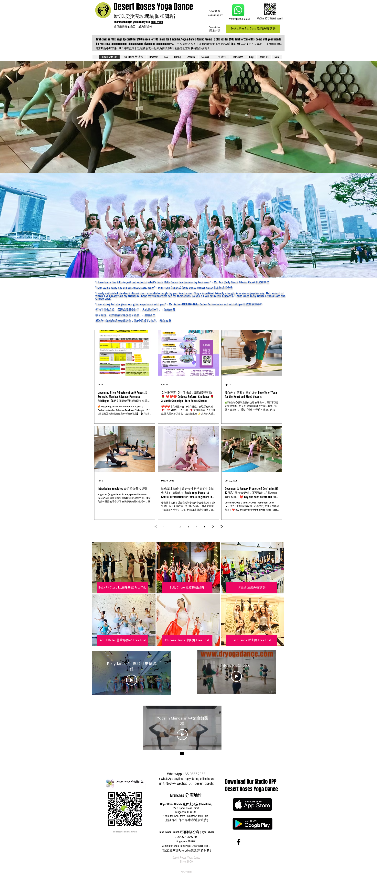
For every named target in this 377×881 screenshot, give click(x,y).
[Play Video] (131, 680)
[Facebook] (238, 842)
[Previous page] (163, 526)
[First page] (155, 526)
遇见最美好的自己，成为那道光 (133, 26)
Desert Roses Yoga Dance (153, 6)
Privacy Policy (186, 872)
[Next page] (213, 526)
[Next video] (162, 673)
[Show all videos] (131, 699)
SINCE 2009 (157, 22)
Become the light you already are (132, 22)
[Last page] (221, 526)
